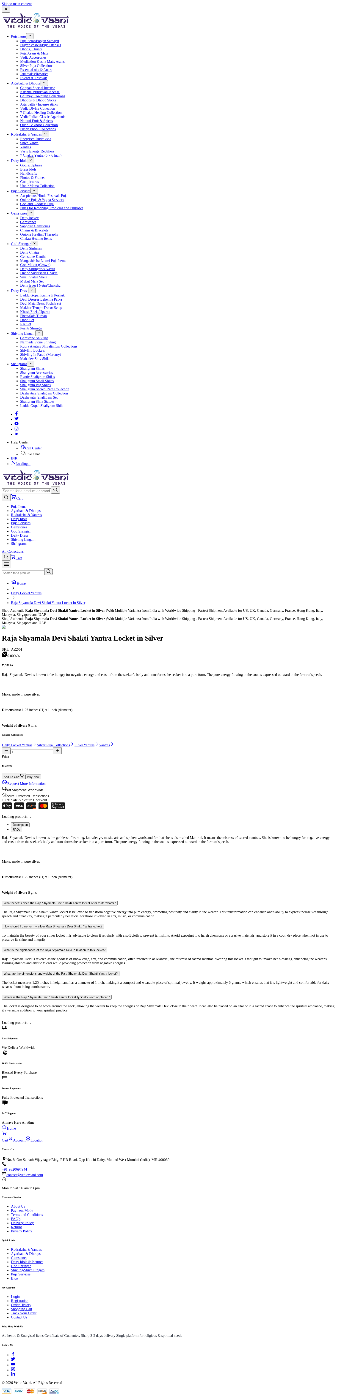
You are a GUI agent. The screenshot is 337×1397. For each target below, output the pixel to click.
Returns (16, 1227)
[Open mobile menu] (6, 564)
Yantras (25, 147)
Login (15, 1297)
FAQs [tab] (16, 829)
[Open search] (6, 497)
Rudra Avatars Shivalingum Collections (48, 346)
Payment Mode (22, 1210)
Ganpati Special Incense (37, 88)
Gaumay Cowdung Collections (42, 96)
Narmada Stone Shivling (38, 342)
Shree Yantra (29, 143)
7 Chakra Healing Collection (41, 112)
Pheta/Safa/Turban (33, 316)
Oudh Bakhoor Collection (39, 125)
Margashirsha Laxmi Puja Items (43, 261)
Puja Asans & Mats (34, 53)
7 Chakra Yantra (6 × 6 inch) (40, 155)
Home (21, 583)
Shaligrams (19, 364)
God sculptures (31, 165)
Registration (19, 1301)
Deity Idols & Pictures (27, 1262)
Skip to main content (17, 4)
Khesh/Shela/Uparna (35, 312)
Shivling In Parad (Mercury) (40, 354)
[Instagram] (16, 429)
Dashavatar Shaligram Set (39, 397)
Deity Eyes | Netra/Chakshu (40, 285)
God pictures (29, 182)
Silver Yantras (84, 745)
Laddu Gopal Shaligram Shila (41, 406)
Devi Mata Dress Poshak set (40, 303)
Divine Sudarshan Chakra (39, 273)
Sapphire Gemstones (35, 226)
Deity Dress (19, 291)
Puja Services (20, 191)
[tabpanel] (168, 865)
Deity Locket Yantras (26, 593)
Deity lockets (29, 218)
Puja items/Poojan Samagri (39, 41)
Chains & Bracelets (34, 230)
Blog (14, 1278)
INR (14, 458)
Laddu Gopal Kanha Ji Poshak (42, 295)
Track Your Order (23, 1313)
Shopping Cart (21, 1309)
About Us (18, 1206)
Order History (21, 1305)
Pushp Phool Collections (38, 129)
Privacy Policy (21, 1231)
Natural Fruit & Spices (36, 121)
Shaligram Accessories (36, 373)
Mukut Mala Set (32, 281)
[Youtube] (16, 424)
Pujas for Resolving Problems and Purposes (51, 208)
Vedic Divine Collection (37, 108)
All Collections (13, 551)
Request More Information (26, 783)
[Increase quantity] (57, 750)
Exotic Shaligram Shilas (37, 377)
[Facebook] (16, 414)
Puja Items (18, 36)
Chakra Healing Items (36, 238)
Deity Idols (19, 161)
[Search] (55, 490)
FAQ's (15, 1219)
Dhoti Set (27, 320)
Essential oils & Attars (36, 70)
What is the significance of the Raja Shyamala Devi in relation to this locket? (54, 950)
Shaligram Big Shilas (35, 385)
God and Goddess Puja (37, 204)
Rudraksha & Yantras (26, 134)
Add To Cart (11, 777)
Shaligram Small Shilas (37, 381)
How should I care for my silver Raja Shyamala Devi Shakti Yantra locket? (53, 926)
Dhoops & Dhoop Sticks (38, 100)
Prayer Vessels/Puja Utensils (40, 45)
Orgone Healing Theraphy (39, 234)
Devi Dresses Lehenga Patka (41, 299)
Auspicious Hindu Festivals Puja (43, 196)
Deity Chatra (29, 252)
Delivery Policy (22, 1223)
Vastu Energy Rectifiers (37, 151)
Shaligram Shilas (32, 368)
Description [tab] (20, 824)
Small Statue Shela (33, 277)
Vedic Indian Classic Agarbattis (42, 117)
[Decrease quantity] (6, 750)
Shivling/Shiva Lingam (27, 1270)
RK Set (25, 324)
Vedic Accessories (33, 57)
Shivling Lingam (23, 333)
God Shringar (21, 244)
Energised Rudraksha (35, 139)
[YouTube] (13, 1365)
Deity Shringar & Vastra (37, 269)
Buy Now (33, 777)
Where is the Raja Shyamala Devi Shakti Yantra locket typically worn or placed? (57, 997)
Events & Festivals (33, 78)
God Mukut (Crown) (35, 265)
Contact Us (19, 1317)
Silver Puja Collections (36, 66)
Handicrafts (28, 173)
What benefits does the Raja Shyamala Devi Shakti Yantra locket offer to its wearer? (60, 903)
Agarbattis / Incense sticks (39, 104)
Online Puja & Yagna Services (42, 200)
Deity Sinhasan (31, 248)
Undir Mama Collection (37, 186)
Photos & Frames (32, 177)
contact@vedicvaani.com (24, 1175)
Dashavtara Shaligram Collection (44, 393)
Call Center (33, 448)
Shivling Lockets (32, 350)
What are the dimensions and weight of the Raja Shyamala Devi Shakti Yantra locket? (61, 973)
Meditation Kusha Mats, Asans (42, 61)
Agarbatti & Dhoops (26, 83)
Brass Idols (28, 169)
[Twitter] (16, 419)
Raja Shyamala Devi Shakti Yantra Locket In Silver (48, 603)
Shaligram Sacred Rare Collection (44, 389)
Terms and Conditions (27, 1215)
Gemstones (19, 213)
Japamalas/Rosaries (34, 74)
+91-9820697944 (14, 1169)
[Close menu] (6, 9)
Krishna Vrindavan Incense (40, 92)
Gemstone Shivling (34, 338)
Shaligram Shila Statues (37, 401)
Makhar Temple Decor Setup (41, 308)
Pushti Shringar (31, 328)
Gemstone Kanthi (33, 256)
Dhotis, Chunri (31, 49)
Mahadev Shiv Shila (35, 359)
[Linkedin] (16, 434)
